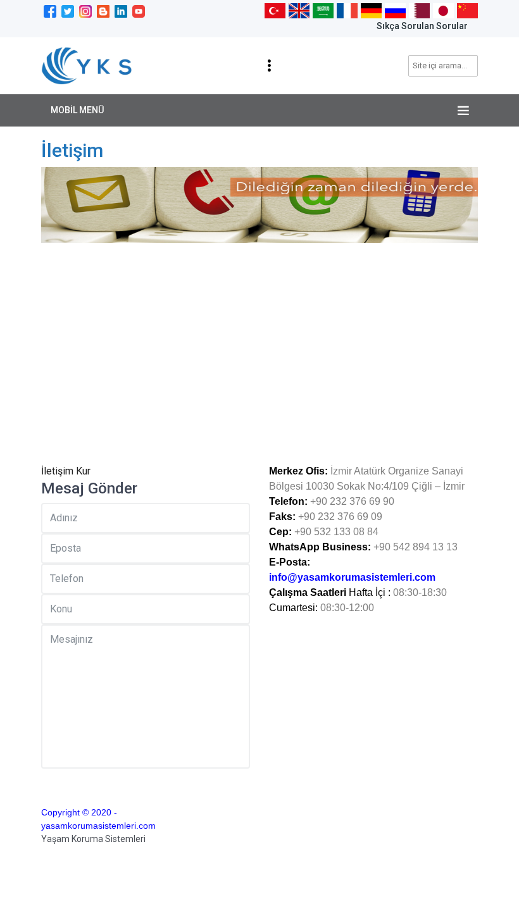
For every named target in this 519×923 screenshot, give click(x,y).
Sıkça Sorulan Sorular (422, 26)
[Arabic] (323, 10)
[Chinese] (467, 10)
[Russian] (395, 10)
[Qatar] (419, 10)
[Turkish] (275, 10)
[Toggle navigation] (269, 66)
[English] (299, 10)
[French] (347, 10)
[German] (371, 10)
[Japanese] (443, 10)
